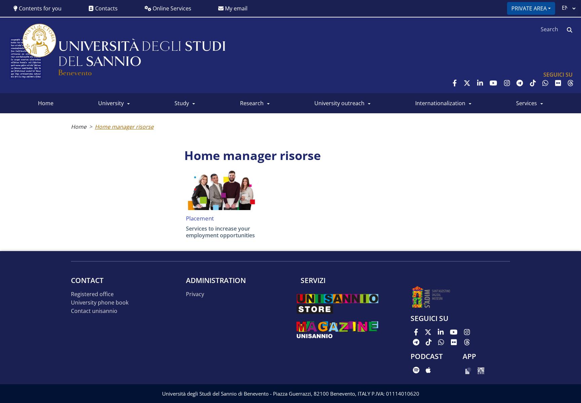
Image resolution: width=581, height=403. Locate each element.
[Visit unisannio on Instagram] (507, 83)
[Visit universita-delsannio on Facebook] (455, 83)
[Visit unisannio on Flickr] (558, 83)
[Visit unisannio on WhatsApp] (545, 83)
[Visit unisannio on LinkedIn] (480, 83)
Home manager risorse (124, 126)
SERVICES (526, 103)
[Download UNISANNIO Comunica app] (480, 370)
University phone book (99, 302)
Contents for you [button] (39, 8)
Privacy (195, 294)
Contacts (106, 8)
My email (235, 8)
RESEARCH (252, 103)
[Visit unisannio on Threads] (571, 83)
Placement (200, 218)
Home (78, 126)
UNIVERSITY (111, 103)
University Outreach (339, 103)
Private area (529, 8)
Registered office (92, 294)
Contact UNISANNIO (94, 311)
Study (182, 103)
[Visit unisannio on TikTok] (533, 83)
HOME (45, 103)
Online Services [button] (171, 8)
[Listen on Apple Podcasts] (428, 370)
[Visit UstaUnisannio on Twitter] (467, 83)
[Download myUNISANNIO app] (468, 370)
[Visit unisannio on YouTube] (493, 83)
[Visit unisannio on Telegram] (519, 83)
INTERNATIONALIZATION (440, 103)
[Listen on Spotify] (416, 370)
